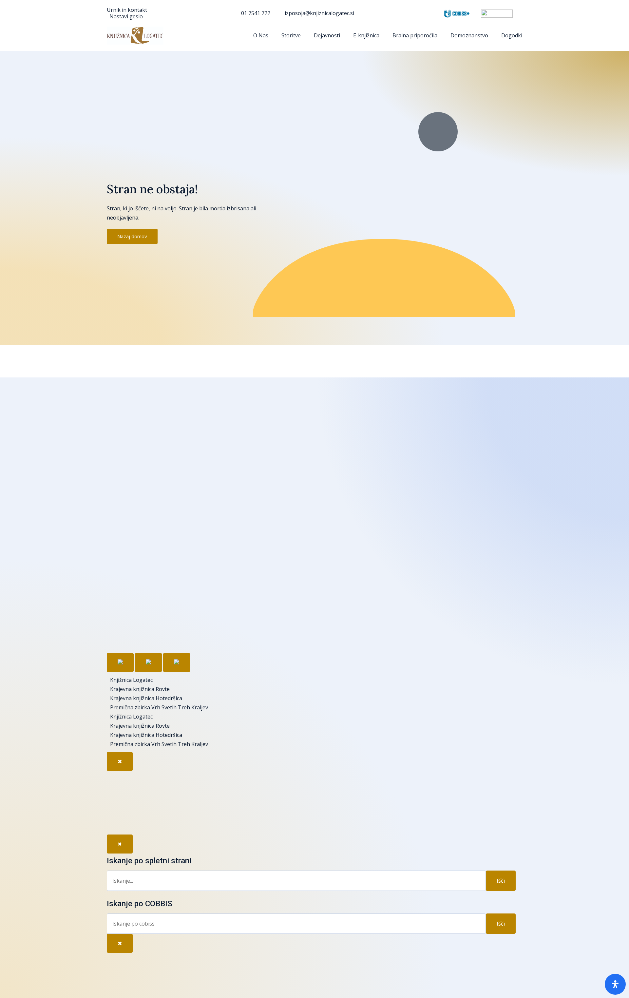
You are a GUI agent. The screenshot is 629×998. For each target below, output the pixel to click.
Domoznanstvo (469, 35)
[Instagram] (118, 820)
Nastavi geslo (126, 16)
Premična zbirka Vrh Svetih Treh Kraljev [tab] (159, 707)
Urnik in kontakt (127, 10)
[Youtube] (118, 801)
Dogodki (511, 35)
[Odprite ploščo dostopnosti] (615, 984)
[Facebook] (118, 782)
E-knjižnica (366, 35)
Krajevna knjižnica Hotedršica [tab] (146, 698)
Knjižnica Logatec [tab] (131, 679)
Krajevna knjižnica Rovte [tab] (140, 689)
